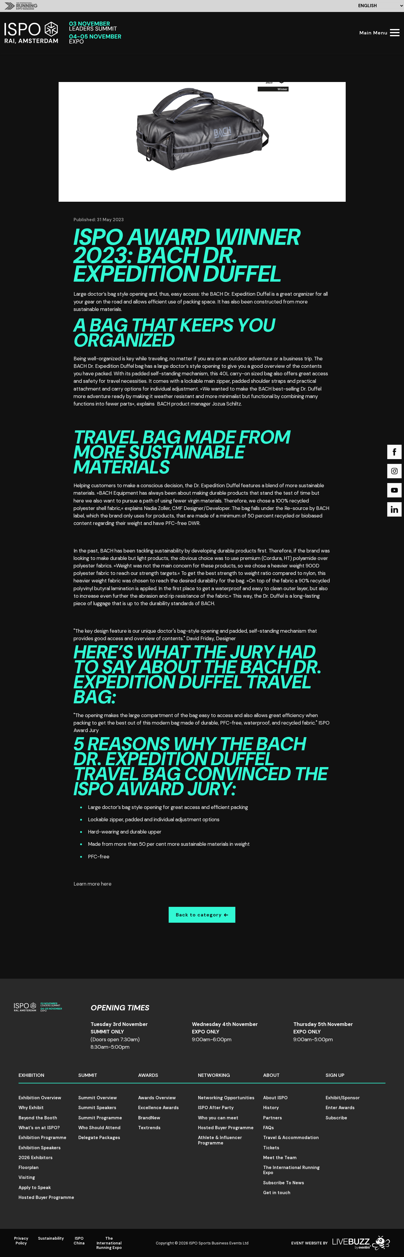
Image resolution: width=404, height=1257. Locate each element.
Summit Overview (97, 1097)
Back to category (199, 915)
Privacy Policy (21, 1240)
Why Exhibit (31, 1107)
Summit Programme (100, 1118)
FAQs (268, 1127)
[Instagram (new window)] (394, 471)
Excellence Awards (158, 1107)
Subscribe (336, 1118)
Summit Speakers (97, 1107)
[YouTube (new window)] (394, 490)
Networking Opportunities (226, 1097)
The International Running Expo (291, 1170)
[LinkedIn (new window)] (394, 509)
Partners (272, 1118)
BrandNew (149, 1118)
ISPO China (79, 1240)
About (271, 1075)
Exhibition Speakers (40, 1147)
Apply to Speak (35, 1187)
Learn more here (93, 883)
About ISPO (275, 1097)
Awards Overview (157, 1097)
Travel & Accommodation (291, 1137)
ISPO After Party (216, 1107)
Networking (214, 1075)
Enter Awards (340, 1107)
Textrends (149, 1127)
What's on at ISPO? (39, 1127)
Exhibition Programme (42, 1137)
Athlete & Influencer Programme (220, 1140)
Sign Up (335, 1075)
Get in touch (276, 1192)
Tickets (271, 1147)
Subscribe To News (283, 1182)
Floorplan (29, 1167)
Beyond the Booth (38, 1118)
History (271, 1107)
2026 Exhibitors (36, 1157)
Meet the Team (280, 1157)
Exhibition (31, 1075)
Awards (148, 1075)
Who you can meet (218, 1118)
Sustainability (51, 1238)
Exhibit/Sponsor (343, 1097)
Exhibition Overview (40, 1097)
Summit (87, 1075)
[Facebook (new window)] (394, 452)
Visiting (27, 1177)
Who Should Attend (99, 1127)
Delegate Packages (99, 1137)
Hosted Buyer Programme (46, 1197)
